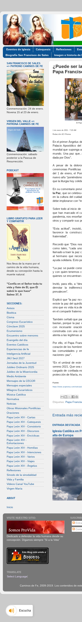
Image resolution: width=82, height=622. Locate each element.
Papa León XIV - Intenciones (24, 452)
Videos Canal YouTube (20, 484)
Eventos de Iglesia (18, 49)
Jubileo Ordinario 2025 (20, 367)
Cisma (10, 317)
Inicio (10, 507)
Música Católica (16, 394)
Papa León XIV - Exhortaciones (17, 441)
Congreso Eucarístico (20, 321)
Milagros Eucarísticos (19, 390)
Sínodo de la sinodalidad (21, 475)
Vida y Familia (15, 479)
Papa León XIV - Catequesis (24, 422)
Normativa (13, 399)
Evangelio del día (17, 340)
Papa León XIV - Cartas (21, 417)
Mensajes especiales (19, 385)
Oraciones (13, 412)
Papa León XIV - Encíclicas (23, 435)
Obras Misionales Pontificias (24, 408)
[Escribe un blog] (66, 397)
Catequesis (43, 49)
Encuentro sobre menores (22, 335)
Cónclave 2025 (16, 326)
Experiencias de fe (18, 349)
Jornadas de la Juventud (21, 363)
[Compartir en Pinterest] (77, 397)
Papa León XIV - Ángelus (22, 465)
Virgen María (14, 488)
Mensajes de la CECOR (21, 381)
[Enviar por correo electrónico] (62, 397)
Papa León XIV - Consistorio (24, 426)
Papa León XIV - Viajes (21, 461)
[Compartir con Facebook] (73, 397)
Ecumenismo (14, 331)
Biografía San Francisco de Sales (27, 55)
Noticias (11, 403)
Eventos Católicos (17, 344)
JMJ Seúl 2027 (16, 358)
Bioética (11, 312)
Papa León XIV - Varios (21, 456)
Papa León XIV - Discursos (23, 431)
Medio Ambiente (16, 376)
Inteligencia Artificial (18, 353)
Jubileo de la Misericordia (22, 371)
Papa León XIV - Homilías (22, 447)
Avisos (10, 308)
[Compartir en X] (69, 397)
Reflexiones (64, 49)
